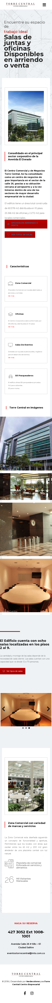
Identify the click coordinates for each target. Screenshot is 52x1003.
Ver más (11, 296)
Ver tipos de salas (21, 234)
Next (47, 709)
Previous (4, 709)
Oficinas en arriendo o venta (24, 224)
